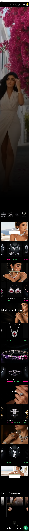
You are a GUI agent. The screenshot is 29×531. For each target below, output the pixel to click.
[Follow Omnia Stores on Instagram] (27, 1)
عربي (2, 1)
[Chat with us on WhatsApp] (26, 528)
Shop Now (14, 232)
